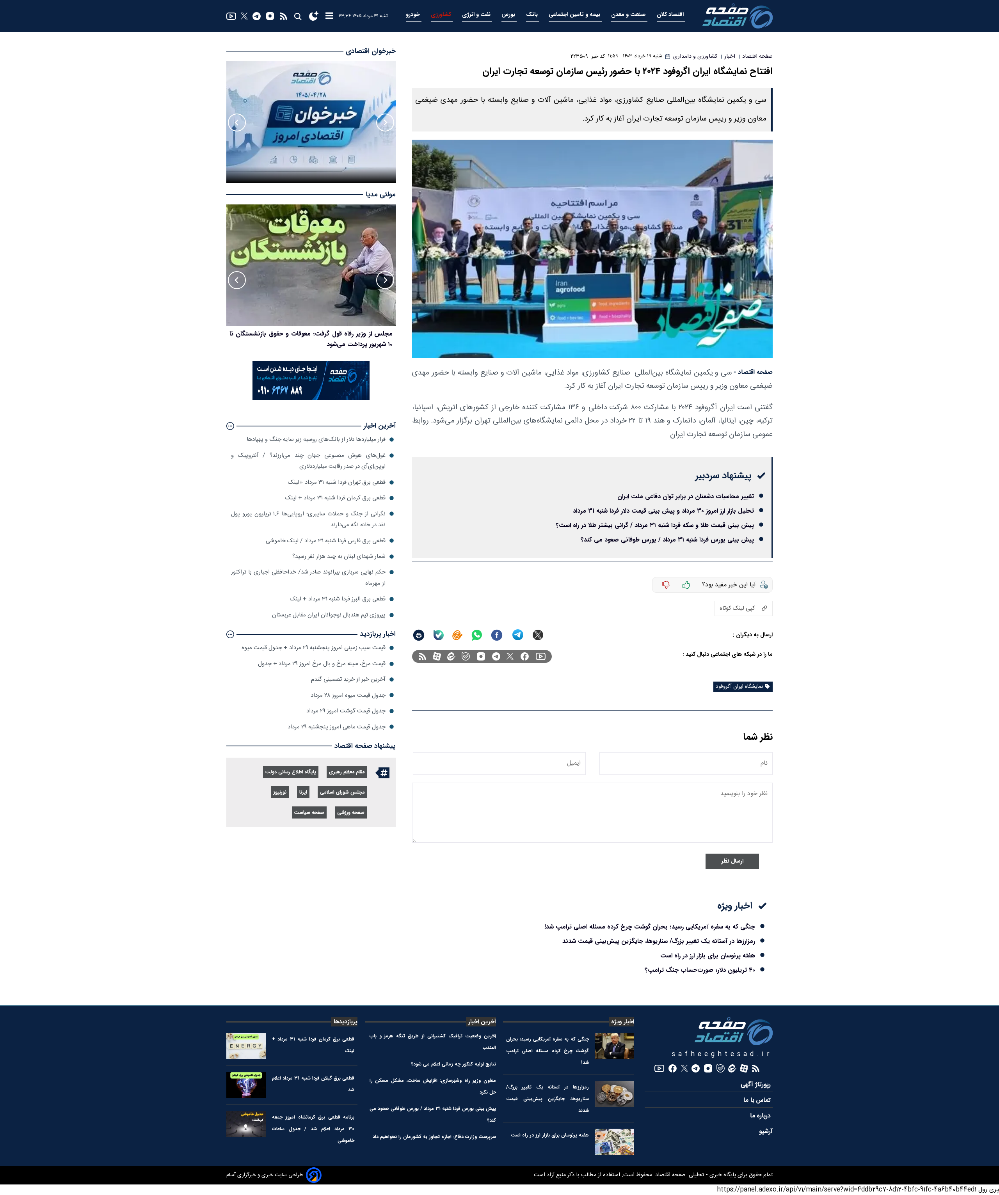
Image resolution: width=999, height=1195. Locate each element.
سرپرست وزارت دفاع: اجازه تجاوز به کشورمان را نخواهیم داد (434, 1136)
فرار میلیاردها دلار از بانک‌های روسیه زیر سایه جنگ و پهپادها (316, 439)
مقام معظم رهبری (346, 772)
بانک (532, 14)
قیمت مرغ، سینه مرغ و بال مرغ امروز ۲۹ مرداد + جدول (322, 664)
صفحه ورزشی (350, 813)
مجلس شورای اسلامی (342, 792)
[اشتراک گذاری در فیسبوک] (496, 635)
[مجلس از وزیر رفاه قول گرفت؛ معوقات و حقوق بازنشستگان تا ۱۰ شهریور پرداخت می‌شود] (311, 265)
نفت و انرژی (477, 14)
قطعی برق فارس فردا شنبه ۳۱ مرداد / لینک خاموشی (326, 540)
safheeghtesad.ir (722, 1054)
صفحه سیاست (309, 813)
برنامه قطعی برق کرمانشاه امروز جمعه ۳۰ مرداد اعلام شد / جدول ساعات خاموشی (313, 1128)
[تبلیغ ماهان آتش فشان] (311, 399)
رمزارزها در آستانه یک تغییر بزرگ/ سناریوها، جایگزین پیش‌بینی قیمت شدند (658, 941)
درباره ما (761, 1116)
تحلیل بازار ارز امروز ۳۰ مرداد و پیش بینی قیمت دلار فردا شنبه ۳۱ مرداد (663, 511)
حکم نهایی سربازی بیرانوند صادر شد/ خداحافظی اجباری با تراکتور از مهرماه (308, 577)
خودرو (413, 14)
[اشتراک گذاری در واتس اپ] (476, 635)
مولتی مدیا (381, 195)
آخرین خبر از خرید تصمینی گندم (348, 679)
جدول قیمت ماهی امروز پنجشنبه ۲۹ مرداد (337, 727)
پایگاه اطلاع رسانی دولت (290, 772)
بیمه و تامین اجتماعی (575, 14)
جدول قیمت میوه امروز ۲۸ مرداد (348, 695)
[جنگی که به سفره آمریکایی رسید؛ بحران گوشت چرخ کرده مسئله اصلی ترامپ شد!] (615, 1046)
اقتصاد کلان (671, 14)
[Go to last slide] (385, 122)
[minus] (665, 584)
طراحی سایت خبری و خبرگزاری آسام (264, 1175)
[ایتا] (457, 635)
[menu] (329, 16)
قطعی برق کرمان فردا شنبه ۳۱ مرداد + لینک (335, 498)
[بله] (439, 635)
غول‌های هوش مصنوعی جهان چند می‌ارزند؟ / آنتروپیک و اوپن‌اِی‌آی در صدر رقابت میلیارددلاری (308, 461)
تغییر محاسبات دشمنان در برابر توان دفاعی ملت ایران (685, 496)
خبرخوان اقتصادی (371, 51)
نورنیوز (280, 792)
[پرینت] (418, 635)
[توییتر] (244, 16)
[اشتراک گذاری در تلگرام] (518, 635)
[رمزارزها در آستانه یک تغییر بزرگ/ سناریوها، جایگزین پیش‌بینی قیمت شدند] (615, 1094)
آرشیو (766, 1131)
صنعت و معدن (629, 14)
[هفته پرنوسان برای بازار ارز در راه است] (615, 1142)
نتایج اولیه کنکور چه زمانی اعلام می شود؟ (453, 1064)
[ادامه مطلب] (230, 426)
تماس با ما (758, 1100)
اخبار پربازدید (378, 634)
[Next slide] (237, 122)
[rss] (283, 16)
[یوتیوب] (231, 16)
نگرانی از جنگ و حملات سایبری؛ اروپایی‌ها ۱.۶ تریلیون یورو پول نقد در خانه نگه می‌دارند (308, 519)
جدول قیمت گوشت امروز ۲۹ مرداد (346, 711)
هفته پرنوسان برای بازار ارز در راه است (707, 956)
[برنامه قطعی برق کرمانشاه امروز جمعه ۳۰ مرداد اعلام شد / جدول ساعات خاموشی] (246, 1124)
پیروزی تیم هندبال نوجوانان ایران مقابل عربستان (329, 615)
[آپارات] (437, 656)
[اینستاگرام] (270, 16)
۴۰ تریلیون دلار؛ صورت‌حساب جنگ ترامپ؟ (700, 970)
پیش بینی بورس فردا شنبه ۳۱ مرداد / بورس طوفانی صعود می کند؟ (667, 540)
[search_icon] (297, 16)
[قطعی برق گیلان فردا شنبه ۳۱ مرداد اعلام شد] (246, 1085)
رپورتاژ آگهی (757, 1085)
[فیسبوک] (525, 656)
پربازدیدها (345, 1021)
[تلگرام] (256, 16)
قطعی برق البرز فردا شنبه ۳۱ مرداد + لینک (338, 599)
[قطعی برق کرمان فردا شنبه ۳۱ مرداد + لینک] (246, 1046)
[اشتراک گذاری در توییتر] (538, 635)
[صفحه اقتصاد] (737, 16)
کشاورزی (442, 14)
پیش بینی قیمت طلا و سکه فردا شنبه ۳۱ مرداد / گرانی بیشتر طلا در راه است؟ (655, 525)
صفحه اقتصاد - (753, 372)
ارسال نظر (732, 861)
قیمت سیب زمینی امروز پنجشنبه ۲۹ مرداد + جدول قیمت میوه (314, 648)
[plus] (686, 584)
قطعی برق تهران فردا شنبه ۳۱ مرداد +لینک (337, 482)
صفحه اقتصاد (669, 1175)
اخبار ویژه (622, 1021)
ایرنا (303, 792)
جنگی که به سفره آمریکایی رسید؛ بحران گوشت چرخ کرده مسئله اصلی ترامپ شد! (649, 927)
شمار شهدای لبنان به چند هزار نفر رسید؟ (339, 556)
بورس (509, 14)
